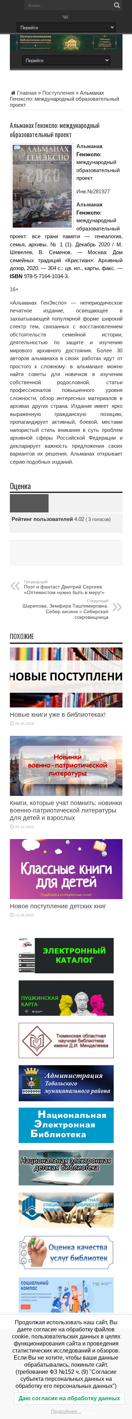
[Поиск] (117, 5)
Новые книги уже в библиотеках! (58, 714)
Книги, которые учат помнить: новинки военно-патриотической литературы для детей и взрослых (66, 810)
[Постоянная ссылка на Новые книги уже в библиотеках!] (66, 706)
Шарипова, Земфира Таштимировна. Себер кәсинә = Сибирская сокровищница (65, 609)
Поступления (58, 93)
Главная (27, 93)
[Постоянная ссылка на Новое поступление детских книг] (66, 897)
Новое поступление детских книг (58, 906)
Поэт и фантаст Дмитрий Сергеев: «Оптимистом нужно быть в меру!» (64, 587)
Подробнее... (66, 1411)
